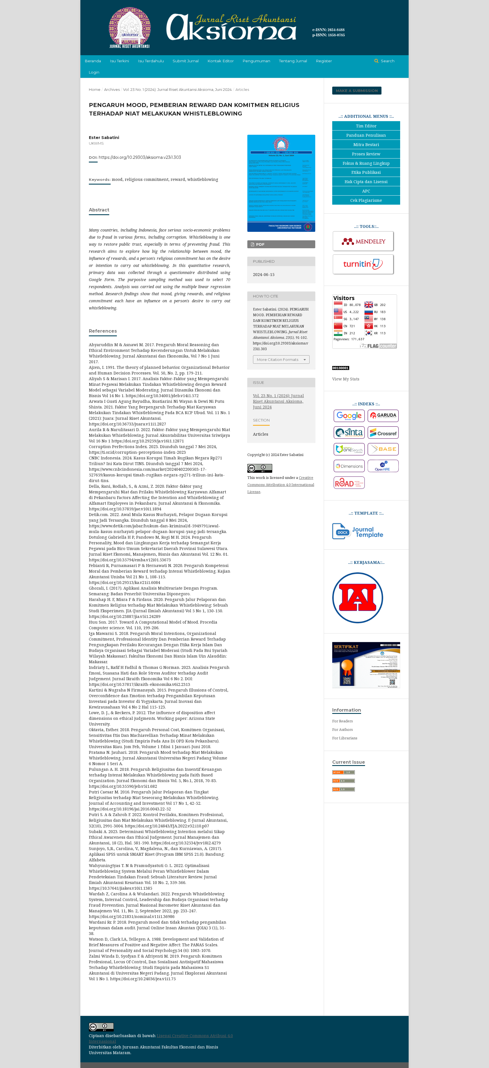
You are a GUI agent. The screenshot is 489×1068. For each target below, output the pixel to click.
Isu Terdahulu (151, 61)
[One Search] (349, 454)
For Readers (342, 721)
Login (94, 72)
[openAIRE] (383, 470)
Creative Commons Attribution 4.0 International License (280, 484)
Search (387, 61)
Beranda (93, 61)
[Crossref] (383, 437)
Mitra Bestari (366, 144)
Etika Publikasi (366, 172)
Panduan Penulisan (366, 135)
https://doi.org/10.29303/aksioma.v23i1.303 (140, 157)
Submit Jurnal (186, 61)
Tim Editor (366, 126)
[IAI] (357, 621)
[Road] (349, 487)
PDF (260, 244)
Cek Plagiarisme (366, 200)
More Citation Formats (277, 359)
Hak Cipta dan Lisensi (366, 181)
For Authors (342, 729)
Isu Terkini (119, 61)
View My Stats (345, 379)
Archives (112, 89)
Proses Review (366, 154)
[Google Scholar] (349, 420)
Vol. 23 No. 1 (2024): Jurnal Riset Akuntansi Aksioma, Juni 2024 (177, 89)
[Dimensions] (349, 470)
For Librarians (344, 737)
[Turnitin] (363, 274)
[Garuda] (383, 420)
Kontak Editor (220, 61)
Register (324, 61)
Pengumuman (256, 61)
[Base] (383, 454)
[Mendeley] (363, 251)
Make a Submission (357, 90)
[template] (357, 538)
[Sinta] (349, 437)
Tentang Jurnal (293, 61)
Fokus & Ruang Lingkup (366, 163)
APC (366, 191)
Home (94, 89)
